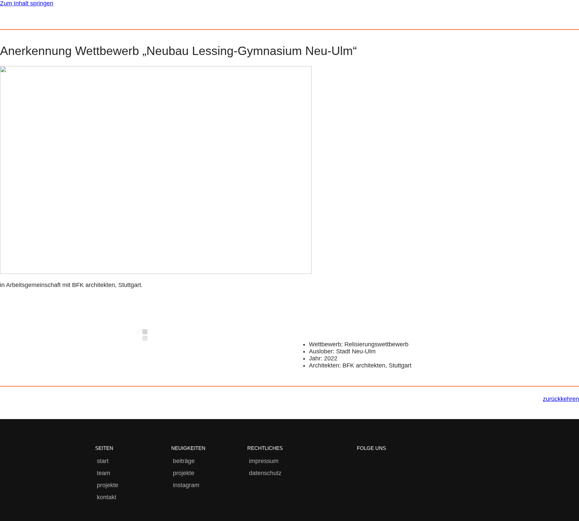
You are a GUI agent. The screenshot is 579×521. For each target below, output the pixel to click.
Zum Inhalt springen (26, 3)
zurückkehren (561, 399)
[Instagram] (363, 464)
